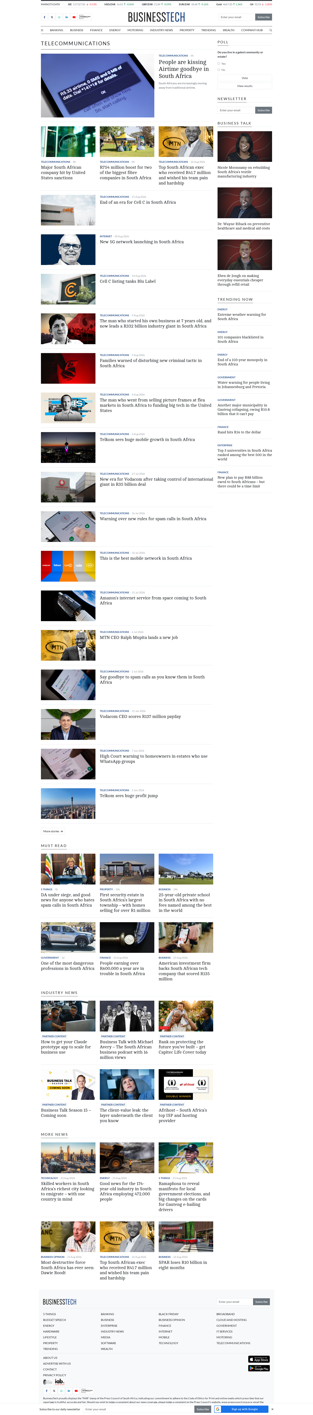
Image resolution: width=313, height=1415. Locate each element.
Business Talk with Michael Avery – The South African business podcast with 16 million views (126, 1049)
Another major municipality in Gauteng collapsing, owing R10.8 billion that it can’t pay (244, 409)
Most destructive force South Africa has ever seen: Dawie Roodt (67, 1267)
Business (76, 30)
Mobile (164, 1337)
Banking (56, 30)
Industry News (161, 30)
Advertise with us (57, 1363)
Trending (208, 30)
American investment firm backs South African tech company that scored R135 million (185, 971)
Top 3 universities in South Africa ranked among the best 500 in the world (245, 454)
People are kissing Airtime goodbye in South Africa (184, 69)
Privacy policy (54, 1375)
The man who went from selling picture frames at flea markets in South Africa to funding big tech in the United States (155, 405)
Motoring (135, 30)
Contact (50, 1369)
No (223, 69)
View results (245, 86)
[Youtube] (74, 17)
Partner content (54, 1036)
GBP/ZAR (147, 4)
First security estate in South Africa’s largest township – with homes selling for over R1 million (125, 902)
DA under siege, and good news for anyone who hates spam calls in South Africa (67, 900)
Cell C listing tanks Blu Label (128, 281)
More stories (51, 831)
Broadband (225, 1314)
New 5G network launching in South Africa (142, 241)
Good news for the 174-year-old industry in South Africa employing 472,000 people (125, 1191)
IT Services (224, 1331)
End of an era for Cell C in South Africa (138, 202)
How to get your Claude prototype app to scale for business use (66, 1047)
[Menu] (42, 30)
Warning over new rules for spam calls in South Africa (153, 518)
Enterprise (225, 445)
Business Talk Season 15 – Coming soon (66, 1113)
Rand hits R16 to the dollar (239, 432)
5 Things (46, 889)
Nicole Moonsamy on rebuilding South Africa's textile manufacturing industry (244, 171)
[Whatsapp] (59, 17)
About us (50, 1357)
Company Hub (252, 30)
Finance (96, 30)
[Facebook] (44, 17)
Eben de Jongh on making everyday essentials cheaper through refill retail (240, 280)
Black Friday (169, 1314)
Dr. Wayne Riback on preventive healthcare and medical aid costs (244, 226)
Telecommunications (173, 55)
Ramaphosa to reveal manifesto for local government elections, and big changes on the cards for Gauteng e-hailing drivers (184, 1196)
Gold (219, 4)
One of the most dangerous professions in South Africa (67, 966)
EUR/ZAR (184, 4)
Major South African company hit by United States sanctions (63, 172)
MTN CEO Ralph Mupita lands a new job (139, 637)
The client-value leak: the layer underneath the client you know (126, 1115)
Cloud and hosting (231, 1319)
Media (105, 1337)
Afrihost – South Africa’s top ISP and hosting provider (183, 1115)
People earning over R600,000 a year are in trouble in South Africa (122, 968)
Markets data (50, 4)
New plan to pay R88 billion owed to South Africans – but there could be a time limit (241, 481)
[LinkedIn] (66, 17)
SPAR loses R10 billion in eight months (183, 1265)
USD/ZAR (109, 4)
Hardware (51, 1331)
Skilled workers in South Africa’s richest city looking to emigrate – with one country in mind (67, 1191)
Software (108, 1343)
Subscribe (264, 17)
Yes (223, 63)
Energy (115, 30)
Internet (106, 236)
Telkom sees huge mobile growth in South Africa (147, 439)
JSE (70, 4)
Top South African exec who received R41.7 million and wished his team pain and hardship (185, 175)
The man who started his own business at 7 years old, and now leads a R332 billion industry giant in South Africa (155, 323)
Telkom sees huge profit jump (129, 795)
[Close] (272, 1409)
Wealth (228, 30)
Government (50, 957)
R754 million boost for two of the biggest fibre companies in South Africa (126, 172)
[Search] (271, 30)
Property (187, 30)
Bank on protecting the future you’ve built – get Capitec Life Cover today (182, 1047)
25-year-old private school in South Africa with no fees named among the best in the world (185, 902)
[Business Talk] (85, 17)
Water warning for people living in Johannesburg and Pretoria (244, 384)
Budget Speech (54, 1319)
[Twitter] (51, 17)
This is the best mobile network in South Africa (146, 558)
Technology (49, 1178)
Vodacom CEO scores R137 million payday (140, 716)
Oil (251, 4)
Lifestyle (50, 1337)
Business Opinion (52, 1256)
